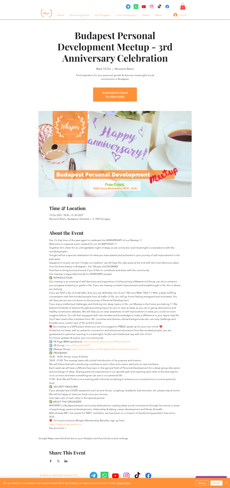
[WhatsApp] (136, 6)
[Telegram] (128, 6)
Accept (216, 483)
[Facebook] (167, 6)
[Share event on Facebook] (50, 461)
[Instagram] (151, 6)
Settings (202, 483)
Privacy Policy (123, 483)
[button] (182, 6)
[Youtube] (143, 6)
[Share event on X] (58, 461)
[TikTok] (159, 6)
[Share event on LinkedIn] (65, 461)
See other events (115, 96)
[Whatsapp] (104, 476)
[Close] (226, 482)
